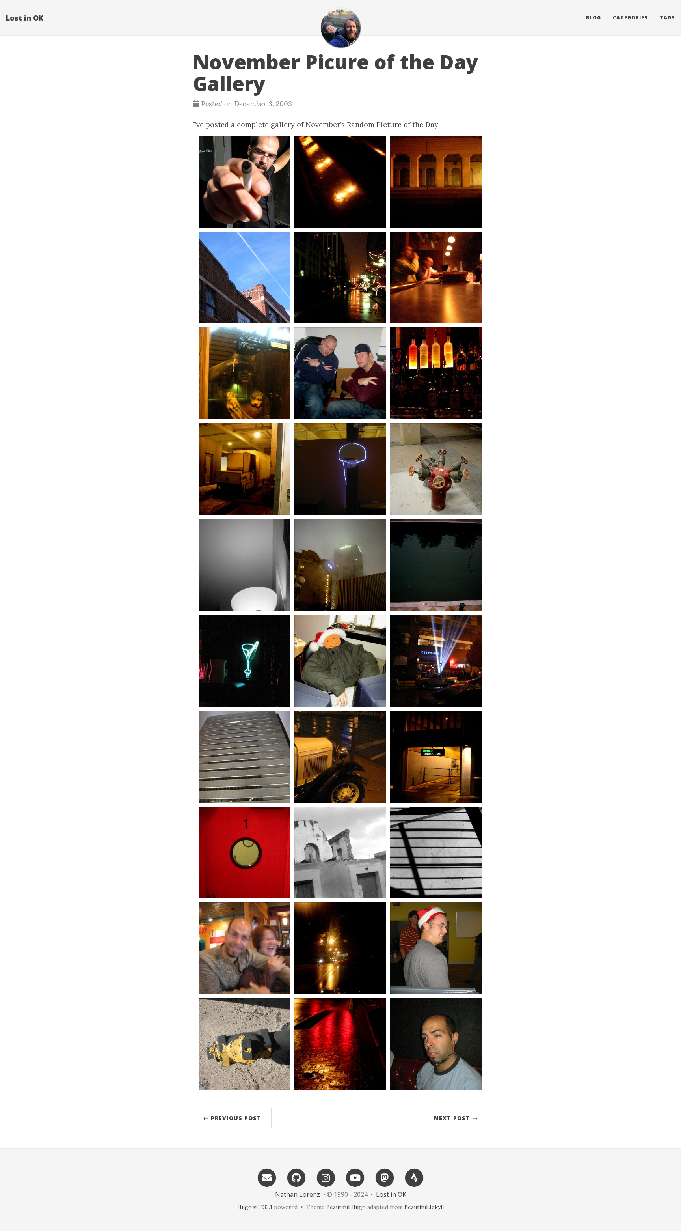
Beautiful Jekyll (424, 1206)
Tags (667, 17)
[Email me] (267, 1177)
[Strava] (414, 1177)
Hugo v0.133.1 (254, 1206)
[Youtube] (355, 1177)
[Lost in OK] (340, 27)
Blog (593, 17)
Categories (630, 17)
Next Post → (456, 1118)
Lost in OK (24, 17)
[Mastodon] (384, 1177)
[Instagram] (326, 1177)
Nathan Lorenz (297, 1194)
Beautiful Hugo (346, 1206)
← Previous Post (232, 1118)
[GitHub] (296, 1177)
